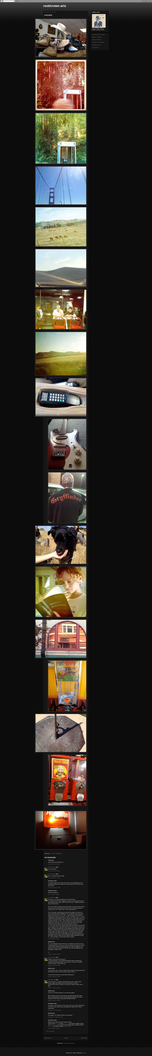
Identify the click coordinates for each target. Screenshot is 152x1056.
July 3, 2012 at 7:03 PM (53, 938)
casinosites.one (53, 1024)
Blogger (84, 1052)
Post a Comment (50, 1031)
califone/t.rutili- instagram (98, 42)
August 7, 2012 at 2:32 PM (54, 987)
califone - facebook (96, 37)
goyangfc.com (66, 1026)
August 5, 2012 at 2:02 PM (54, 965)
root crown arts (51, 867)
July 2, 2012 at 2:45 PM (53, 894)
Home (66, 1038)
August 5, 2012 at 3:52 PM (54, 976)
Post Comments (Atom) (68, 1043)
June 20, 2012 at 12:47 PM (54, 887)
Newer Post (47, 1038)
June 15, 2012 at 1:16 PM (54, 871)
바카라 (57, 1023)
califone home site (96, 39)
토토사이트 (66, 1023)
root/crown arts (54, 6)
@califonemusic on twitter (98, 34)
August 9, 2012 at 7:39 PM (54, 1000)
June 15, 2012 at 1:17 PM (54, 877)
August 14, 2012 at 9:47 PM (54, 1010)
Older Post (84, 1038)
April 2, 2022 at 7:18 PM (53, 1028)
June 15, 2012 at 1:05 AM (54, 864)
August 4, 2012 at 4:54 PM (54, 954)
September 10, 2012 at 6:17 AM (55, 1017)
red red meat (95, 47)
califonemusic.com (96, 45)
